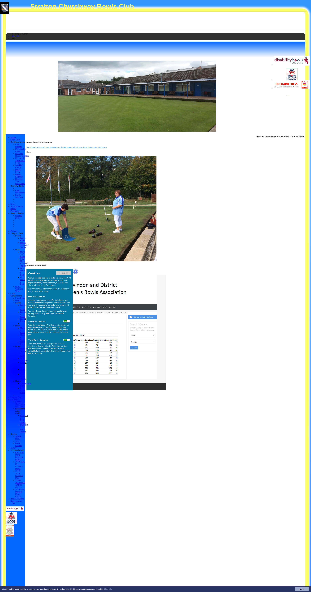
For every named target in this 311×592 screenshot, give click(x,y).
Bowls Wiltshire (19, 196)
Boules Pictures (18, 444)
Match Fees (18, 171)
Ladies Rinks (23, 239)
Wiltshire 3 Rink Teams (24, 419)
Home (13, 137)
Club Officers (18, 145)
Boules (13, 434)
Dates (17, 300)
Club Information (17, 142)
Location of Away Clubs (20, 411)
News (12, 204)
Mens (17, 249)
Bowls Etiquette (19, 175)
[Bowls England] (292, 79)
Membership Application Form (20, 160)
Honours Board (17, 450)
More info (108, 589)
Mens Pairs (22, 343)
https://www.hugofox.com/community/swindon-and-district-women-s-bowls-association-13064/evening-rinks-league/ (66, 147)
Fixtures (13, 231)
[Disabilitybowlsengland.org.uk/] (292, 65)
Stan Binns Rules (22, 390)
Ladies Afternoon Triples (24, 245)
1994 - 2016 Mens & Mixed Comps (20, 483)
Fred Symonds (24, 359)
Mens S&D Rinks (22, 254)
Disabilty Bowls (17, 186)
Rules (17, 381)
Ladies (18, 236)
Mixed (18, 346)
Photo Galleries (17, 499)
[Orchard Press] (292, 88)
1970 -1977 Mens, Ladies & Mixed (20, 465)
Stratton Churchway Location (20, 404)
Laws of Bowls (16, 397)
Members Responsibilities (22, 154)
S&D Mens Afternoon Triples (24, 262)
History (13, 448)
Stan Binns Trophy (23, 376)
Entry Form (20, 298)
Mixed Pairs (22, 370)
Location (14, 399)
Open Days (15, 140)
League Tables (16, 233)
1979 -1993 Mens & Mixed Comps (20, 492)
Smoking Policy (19, 166)
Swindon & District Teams (24, 428)
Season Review (17, 213)
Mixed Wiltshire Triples (19, 288)
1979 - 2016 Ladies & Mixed (19, 474)
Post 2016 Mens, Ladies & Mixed (19, 456)
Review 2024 (18, 216)
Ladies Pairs (23, 320)
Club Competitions (16, 294)
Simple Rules (18, 437)
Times (18, 441)
